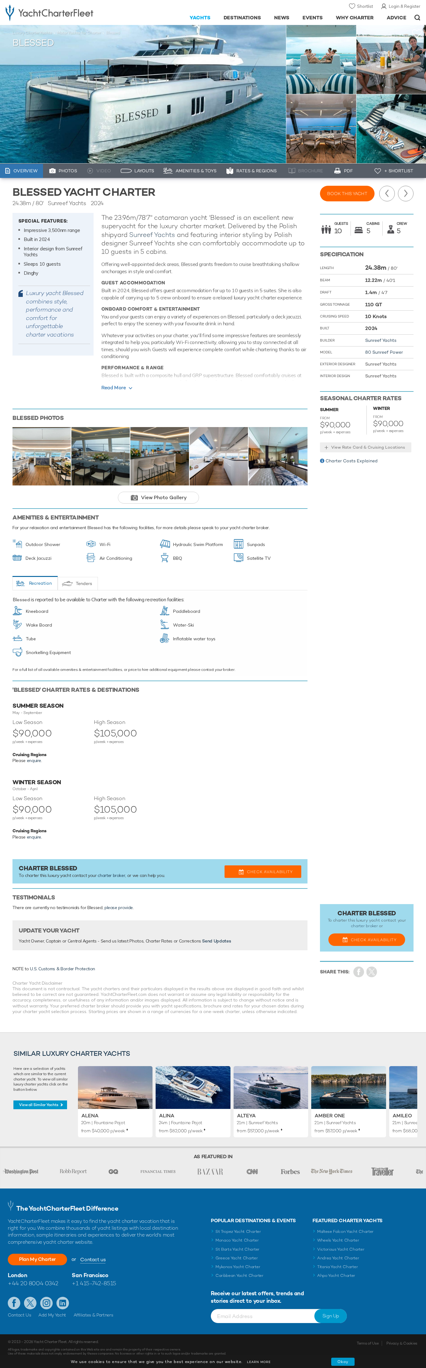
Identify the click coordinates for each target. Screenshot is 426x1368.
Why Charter (355, 17)
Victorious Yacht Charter (340, 1249)
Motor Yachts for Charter (79, 32)
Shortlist (365, 6)
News (281, 17)
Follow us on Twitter (30, 1303)
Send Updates (216, 941)
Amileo (402, 1115)
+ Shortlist (398, 171)
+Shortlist (417, 33)
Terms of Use (368, 1343)
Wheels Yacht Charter (338, 1240)
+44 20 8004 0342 (33, 1283)
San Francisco (90, 1275)
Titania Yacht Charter (337, 1266)
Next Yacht (406, 193)
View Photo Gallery (164, 497)
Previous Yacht (387, 193)
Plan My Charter (37, 1259)
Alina (166, 1115)
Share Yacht (371, 972)
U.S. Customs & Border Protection (62, 969)
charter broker (111, 875)
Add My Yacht (52, 1315)
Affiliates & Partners (93, 1315)
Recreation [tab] (40, 583)
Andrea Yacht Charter (338, 1258)
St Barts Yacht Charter (237, 1249)
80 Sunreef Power (384, 352)
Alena (90, 1115)
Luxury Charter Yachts (32, 32)
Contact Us (19, 1315)
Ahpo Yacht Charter (336, 1275)
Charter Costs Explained (352, 461)
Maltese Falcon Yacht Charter (345, 1231)
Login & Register (404, 6)
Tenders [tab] (84, 583)
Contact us (92, 1259)
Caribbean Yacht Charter (239, 1275)
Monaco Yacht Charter (237, 1240)
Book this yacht (347, 193)
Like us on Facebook (14, 1303)
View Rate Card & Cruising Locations (368, 447)
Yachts (200, 17)
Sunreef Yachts (152, 234)
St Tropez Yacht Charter (238, 1231)
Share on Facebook (358, 972)
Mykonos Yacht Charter (237, 1266)
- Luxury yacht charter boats (66, 12)
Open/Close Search (417, 18)
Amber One (330, 1115)
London (17, 1275)
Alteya (246, 1115)
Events (313, 17)
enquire (34, 760)
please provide (118, 907)
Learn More (259, 1362)
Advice (396, 17)
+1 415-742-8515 (94, 1283)
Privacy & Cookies (401, 1343)
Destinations (242, 17)
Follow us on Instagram (46, 1303)
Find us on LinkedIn (62, 1303)
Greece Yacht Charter (236, 1258)
